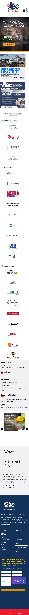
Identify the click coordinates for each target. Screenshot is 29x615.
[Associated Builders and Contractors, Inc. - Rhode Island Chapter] (13, 7)
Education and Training (21, 547)
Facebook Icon (27, 9)
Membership (19, 539)
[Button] (24, 11)
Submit (13, 590)
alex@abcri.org (4, 549)
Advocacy (18, 543)
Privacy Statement (19, 613)
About (17, 535)
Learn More (9, 44)
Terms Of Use (10, 613)
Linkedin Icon (27, 11)
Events (17, 551)
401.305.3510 (4, 544)
